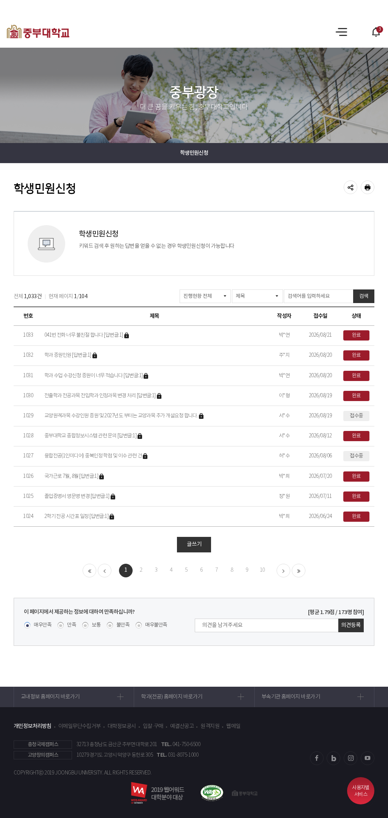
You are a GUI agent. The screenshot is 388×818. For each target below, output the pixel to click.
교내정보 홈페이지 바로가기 (50, 697)
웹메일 (233, 726)
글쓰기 (194, 544)
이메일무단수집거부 (79, 726)
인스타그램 (350, 758)
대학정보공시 (122, 726)
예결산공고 (182, 726)
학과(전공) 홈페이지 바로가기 (171, 697)
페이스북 (317, 758)
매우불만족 (156, 625)
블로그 (333, 758)
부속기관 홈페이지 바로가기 (290, 697)
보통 (96, 625)
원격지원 (209, 726)
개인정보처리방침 (33, 726)
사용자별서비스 (360, 791)
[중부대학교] (38, 31)
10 (262, 570)
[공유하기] (350, 187)
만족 (71, 625)
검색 (363, 296)
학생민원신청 (194, 153)
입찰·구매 (153, 726)
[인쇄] (367, 187)
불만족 (122, 625)
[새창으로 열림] (208, 793)
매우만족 (42, 625)
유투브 (367, 758)
